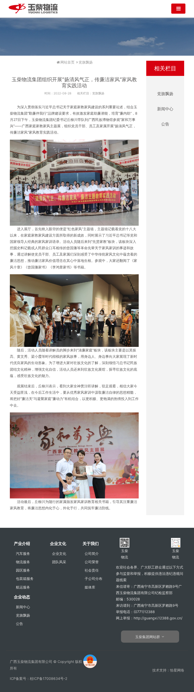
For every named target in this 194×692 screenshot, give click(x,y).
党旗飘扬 (86, 62)
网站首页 (67, 62)
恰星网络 (177, 670)
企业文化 (58, 543)
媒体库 (90, 587)
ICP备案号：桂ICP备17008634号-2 (38, 678)
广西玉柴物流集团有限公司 (33, 9)
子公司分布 (93, 578)
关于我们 (91, 543)
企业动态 (22, 596)
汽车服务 (23, 553)
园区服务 (23, 570)
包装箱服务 (25, 578)
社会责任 (92, 570)
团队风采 (59, 562)
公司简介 (92, 553)
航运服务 (23, 587)
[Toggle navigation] (178, 9)
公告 (165, 124)
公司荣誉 (92, 562)
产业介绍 (22, 543)
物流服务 (23, 562)
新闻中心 (165, 108)
